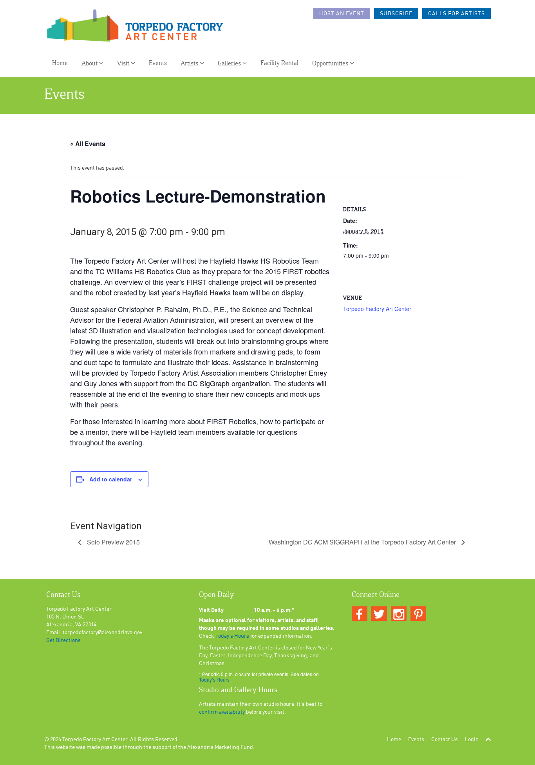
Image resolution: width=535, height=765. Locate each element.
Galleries (230, 63)
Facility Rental (279, 63)
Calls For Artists (456, 13)
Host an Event (341, 13)
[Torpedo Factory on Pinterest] (418, 614)
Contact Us (444, 739)
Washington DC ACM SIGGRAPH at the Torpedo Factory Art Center (363, 541)
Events (158, 63)
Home (60, 63)
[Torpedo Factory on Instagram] (399, 614)
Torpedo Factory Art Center (377, 309)
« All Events (87, 143)
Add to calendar (110, 479)
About (90, 63)
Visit (124, 63)
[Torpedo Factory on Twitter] (379, 614)
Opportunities (331, 63)
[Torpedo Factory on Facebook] (359, 614)
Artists (190, 63)
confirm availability (222, 712)
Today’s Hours (232, 636)
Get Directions (63, 640)
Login (472, 739)
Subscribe (396, 13)
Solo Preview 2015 (112, 541)
